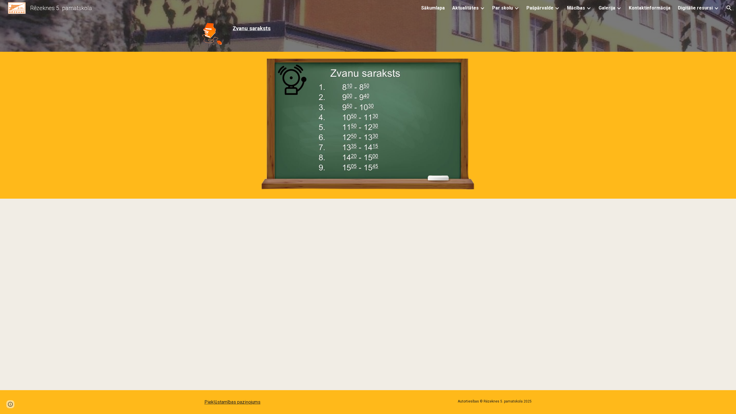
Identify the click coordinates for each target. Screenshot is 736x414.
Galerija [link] (607, 8)
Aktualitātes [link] (465, 8)
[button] (729, 8)
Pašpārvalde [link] (539, 8)
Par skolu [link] (502, 8)
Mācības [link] (576, 8)
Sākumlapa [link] (433, 8)
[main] (282, 28)
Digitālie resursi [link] (695, 8)
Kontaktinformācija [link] (649, 8)
